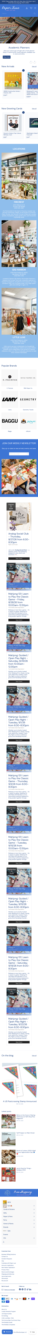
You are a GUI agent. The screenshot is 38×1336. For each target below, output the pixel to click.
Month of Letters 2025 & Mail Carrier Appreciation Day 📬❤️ (26, 1152)
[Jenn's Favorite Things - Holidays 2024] (8, 1175)
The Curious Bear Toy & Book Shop (11, 1320)
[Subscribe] (27, 453)
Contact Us (5, 1256)
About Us (4, 1309)
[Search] (34, 13)
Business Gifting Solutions (9, 1254)
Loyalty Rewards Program (9, 1311)
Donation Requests (7, 1259)
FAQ (3, 1261)
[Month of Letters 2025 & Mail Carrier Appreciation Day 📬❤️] (8, 1157)
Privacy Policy (5, 1269)
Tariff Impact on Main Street (25, 1133)
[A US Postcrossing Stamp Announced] (19, 1080)
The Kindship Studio (7, 1322)
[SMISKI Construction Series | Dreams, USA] (13, 83)
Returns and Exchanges (8, 1272)
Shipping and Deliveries (8, 1274)
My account (5, 1280)
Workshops (5, 1278)
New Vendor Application (8, 1267)
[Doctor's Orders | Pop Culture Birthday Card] (13, 125)
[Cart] (31, 8)
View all (34, 66)
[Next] (34, 61)
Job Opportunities (7, 1313)
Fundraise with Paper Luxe (9, 1263)
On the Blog (5, 1316)
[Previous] (30, 61)
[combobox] (19, 13)
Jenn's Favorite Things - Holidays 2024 (24, 1169)
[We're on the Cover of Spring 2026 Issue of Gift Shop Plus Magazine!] (8, 1121)
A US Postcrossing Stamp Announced (20, 1101)
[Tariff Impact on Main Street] (8, 1139)
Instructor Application (8, 1265)
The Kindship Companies (8, 1324)
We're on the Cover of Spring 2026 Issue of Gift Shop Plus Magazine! (25, 1116)
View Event (19, 558)
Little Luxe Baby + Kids (8, 1318)
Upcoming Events (6, 1276)
